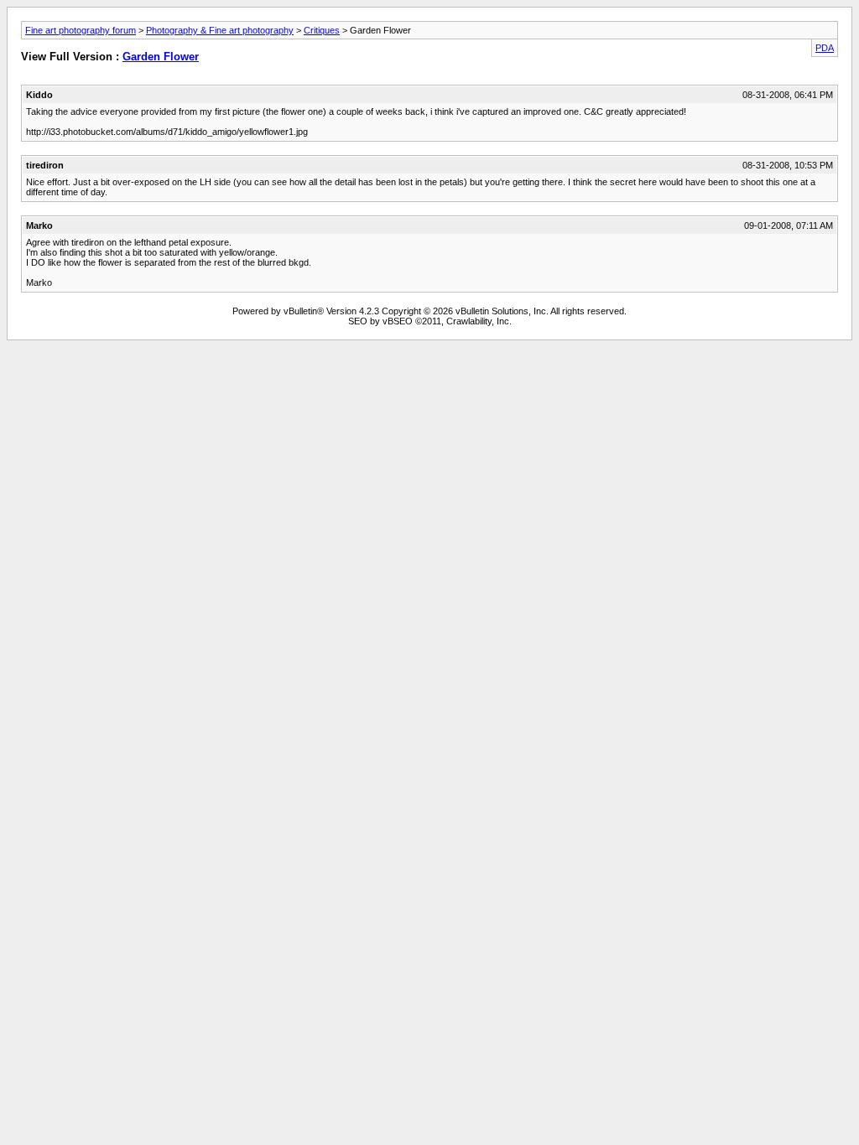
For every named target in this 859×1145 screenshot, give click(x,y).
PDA (824, 48)
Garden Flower (160, 56)
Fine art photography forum (80, 30)
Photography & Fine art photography (220, 30)
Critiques (322, 30)
